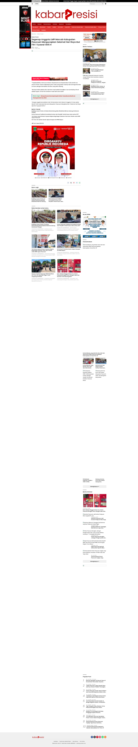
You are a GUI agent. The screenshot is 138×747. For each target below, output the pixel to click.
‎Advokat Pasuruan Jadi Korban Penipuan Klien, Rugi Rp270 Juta (98, 519)
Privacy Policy (101, 27)
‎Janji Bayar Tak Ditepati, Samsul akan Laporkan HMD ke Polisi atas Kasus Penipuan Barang (96, 696)
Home (34, 24)
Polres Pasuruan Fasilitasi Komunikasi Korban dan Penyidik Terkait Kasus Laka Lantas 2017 (55, 114)
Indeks (36, 3)
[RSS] (105, 737)
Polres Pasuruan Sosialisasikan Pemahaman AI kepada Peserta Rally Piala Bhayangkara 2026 (101, 1)
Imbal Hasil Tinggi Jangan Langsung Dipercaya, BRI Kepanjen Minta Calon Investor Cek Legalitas (45, 1)
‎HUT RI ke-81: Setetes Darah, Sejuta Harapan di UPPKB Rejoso (47, 119)
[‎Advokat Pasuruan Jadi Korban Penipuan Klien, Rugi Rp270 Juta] (94, 515)
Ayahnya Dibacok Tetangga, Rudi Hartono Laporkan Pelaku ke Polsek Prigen (98, 527)
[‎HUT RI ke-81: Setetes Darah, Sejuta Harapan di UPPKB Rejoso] (69, 241)
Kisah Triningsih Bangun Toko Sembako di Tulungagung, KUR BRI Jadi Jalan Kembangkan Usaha (98, 70)
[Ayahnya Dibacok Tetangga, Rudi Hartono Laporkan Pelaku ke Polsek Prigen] (94, 523)
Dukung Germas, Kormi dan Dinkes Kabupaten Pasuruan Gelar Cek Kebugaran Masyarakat (101, 480)
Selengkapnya (94, 99)
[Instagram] (100, 737)
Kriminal (55, 24)
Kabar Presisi (35, 37)
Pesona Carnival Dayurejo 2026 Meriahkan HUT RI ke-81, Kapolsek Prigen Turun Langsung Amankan (43, 275)
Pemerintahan (47, 24)
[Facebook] (92, 737)
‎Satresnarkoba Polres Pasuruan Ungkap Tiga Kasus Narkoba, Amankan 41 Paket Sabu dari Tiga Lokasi (98, 557)
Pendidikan (68, 24)
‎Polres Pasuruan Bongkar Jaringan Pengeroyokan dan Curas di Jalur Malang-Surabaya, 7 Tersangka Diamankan (98, 537)
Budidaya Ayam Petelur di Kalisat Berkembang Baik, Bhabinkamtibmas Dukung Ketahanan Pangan (55, 111)
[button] (102, 4)
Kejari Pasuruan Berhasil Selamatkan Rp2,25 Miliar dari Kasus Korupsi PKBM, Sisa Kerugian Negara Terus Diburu (98, 547)
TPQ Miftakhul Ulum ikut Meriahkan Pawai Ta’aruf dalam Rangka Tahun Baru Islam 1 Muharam (95, 717)
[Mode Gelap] (105, 4)
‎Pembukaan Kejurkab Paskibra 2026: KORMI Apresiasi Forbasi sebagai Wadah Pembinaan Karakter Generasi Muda (88, 480)
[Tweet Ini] (71, 183)
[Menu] (33, 4)
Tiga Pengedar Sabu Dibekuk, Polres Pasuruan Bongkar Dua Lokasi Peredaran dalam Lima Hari (95, 706)
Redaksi (44, 30)
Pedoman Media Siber (77, 27)
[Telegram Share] (77, 183)
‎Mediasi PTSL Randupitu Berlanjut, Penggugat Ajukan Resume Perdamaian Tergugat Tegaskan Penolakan (94, 712)
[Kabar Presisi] (66, 14)
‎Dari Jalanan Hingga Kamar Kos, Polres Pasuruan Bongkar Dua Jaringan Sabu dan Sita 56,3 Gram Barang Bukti (68, 275)
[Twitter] (94, 737)
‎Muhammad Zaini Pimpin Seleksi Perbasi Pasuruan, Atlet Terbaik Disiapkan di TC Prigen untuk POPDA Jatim (101, 367)
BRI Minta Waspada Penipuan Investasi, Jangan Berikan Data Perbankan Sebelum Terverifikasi (98, 82)
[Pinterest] (97, 737)
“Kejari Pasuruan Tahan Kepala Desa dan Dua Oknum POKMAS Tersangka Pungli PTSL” (95, 686)
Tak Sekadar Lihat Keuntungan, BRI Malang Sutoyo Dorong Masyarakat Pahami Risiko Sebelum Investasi (94, 65)
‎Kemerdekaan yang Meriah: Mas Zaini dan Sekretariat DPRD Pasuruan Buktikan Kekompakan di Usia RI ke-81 (94, 354)
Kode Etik (67, 27)
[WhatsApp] (102, 737)
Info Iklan (60, 27)
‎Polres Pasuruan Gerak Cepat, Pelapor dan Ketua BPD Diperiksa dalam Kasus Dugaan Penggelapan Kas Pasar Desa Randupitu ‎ (96, 691)
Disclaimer (35, 27)
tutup (30, 6)
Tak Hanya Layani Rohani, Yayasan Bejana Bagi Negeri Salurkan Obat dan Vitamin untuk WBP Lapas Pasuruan (56, 117)
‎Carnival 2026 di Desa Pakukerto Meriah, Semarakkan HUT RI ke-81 (95, 727)
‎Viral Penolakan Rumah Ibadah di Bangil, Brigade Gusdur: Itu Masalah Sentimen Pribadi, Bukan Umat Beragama (95, 701)
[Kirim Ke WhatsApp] (80, 183)
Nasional (61, 24)
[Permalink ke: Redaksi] (33, 48)
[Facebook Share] (68, 183)
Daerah (39, 24)
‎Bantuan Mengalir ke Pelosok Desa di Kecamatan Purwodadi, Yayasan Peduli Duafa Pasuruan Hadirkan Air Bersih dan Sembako (95, 681)
